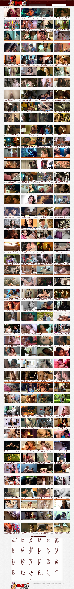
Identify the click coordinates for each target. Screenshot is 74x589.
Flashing (30, 550)
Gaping (30, 559)
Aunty (13, 552)
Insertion (39, 539)
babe (10, 18)
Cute (21, 563)
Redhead (48, 554)
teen (22, 30)
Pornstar (48, 547)
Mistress (39, 562)
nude (64, 287)
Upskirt (56, 562)
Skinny (48, 572)
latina (45, 100)
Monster (39, 564)
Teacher (56, 552)
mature (46, 65)
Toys (56, 559)
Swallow (56, 548)
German (30, 561)
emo (63, 416)
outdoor (45, 147)
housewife (14, 533)
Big (12, 563)
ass (9, 100)
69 (55, 571)
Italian (39, 541)
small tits (60, 100)
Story (56, 543)
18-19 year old (9, 416)
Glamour (30, 563)
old (11, 381)
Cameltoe (22, 542)
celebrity (8, 18)
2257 (47, 585)
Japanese (39, 542)
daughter (60, 217)
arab (45, 170)
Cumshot (22, 562)
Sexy (47, 565)
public (60, 287)
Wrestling (57, 569)
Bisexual (13, 569)
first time (43, 264)
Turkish (56, 560)
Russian (48, 560)
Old (38, 573)
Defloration (22, 569)
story (64, 299)
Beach (13, 560)
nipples (47, 369)
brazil (41, 498)
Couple (22, 558)
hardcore (59, 135)
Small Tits (48, 575)
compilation (30, 100)
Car (21, 543)
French (30, 554)
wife (44, 18)
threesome (45, 229)
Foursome (31, 553)
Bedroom (13, 562)
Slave (48, 573)
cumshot (47, 264)
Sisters (48, 571)
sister (11, 533)
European (31, 538)
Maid (39, 554)
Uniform (56, 561)
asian (40, 18)
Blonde (13, 571)
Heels (30, 574)
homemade (60, 334)
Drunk (22, 576)
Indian (30, 580)
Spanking (57, 538)
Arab (13, 549)
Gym (30, 569)
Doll (21, 573)
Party (48, 540)
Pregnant (48, 549)
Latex (39, 548)
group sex (48, 100)
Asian (13, 550)
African (13, 540)
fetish (62, 229)
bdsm (8, 311)
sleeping (25, 252)
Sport (56, 540)
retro (57, 416)
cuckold (43, 229)
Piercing (48, 543)
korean (47, 147)
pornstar (47, 451)
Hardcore (31, 572)
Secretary (48, 563)
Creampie (22, 559)
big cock (29, 334)
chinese (41, 533)
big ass (43, 170)
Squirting (57, 541)
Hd (29, 573)
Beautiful (13, 561)
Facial (30, 540)
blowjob (44, 100)
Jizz (38, 543)
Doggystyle (23, 572)
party (60, 229)
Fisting (30, 549)
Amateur (13, 542)
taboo (64, 217)
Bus (21, 540)
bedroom (13, 486)
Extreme (30, 539)
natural (27, 135)
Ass (12, 551)
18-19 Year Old (14, 538)
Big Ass (13, 564)
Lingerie (39, 552)
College (22, 554)
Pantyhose (48, 539)
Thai (56, 554)
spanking (10, 311)
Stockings (57, 542)
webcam (45, 53)
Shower (48, 569)
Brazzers (13, 576)
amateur (27, 18)
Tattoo (56, 551)
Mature (39, 558)
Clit (21, 552)
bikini (27, 311)
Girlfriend (31, 562)
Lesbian (39, 550)
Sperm (56, 539)
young (12, 170)
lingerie (11, 182)
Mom (39, 563)
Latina (39, 549)
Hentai (30, 575)
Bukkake (22, 539)
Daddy (22, 565)
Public (48, 550)
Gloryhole (31, 565)
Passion (48, 541)
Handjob (30, 571)
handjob (30, 381)
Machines (39, 553)
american (63, 100)
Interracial (39, 540)
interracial (11, 229)
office (43, 533)
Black (13, 570)
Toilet (56, 558)
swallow (46, 135)
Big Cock (13, 565)
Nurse (39, 569)
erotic (31, 381)
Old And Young (40, 574)
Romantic (48, 558)
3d (12, 539)
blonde (13, 100)
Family (30, 542)
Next (45, 536)
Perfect (48, 542)
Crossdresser (23, 560)
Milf (38, 560)
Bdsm (13, 559)
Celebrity (22, 547)
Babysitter (13, 554)
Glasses (30, 564)
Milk (38, 561)
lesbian (45, 369)
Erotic (22, 580)
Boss (13, 574)
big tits (46, 18)
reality (45, 264)
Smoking (48, 576)
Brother (13, 580)
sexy (46, 53)
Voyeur (56, 565)
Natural (39, 565)
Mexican (39, 559)
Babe (13, 553)
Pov (47, 548)
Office (39, 571)
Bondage (13, 573)
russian (27, 334)
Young (56, 570)
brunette (29, 65)
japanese (6, 252)
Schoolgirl (48, 562)
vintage (26, 30)
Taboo (56, 550)
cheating (62, 428)
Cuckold (22, 561)
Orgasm (39, 576)
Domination (23, 574)
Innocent (39, 538)
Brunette (22, 538)
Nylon (39, 570)
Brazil (13, 575)
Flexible (30, 551)
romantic (58, 217)
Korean (39, 547)
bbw (9, 30)
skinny (29, 170)
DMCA (49, 585)
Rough (48, 559)
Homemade (31, 576)
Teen (56, 553)
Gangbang (31, 558)
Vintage (56, 563)
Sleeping (48, 574)
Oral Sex (39, 575)
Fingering (31, 547)
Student (56, 547)
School (48, 561)
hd (61, 30)
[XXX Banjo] (17, 3)
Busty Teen (23, 541)
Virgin (56, 564)
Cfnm (21, 548)
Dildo (21, 570)
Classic (22, 551)
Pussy (48, 552)
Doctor (22, 571)
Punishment (49, 551)
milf (10, 30)
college (39, 112)
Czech (22, 564)
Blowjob (13, 572)
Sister (48, 570)
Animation (13, 547)
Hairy (30, 570)
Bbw (12, 558)
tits (28, 147)
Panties (48, 538)
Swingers (57, 549)
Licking (39, 551)
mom (7, 30)
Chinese (22, 550)
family (62, 217)
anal (8, 100)
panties (13, 182)
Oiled (39, 572)
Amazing (13, 543)
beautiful (43, 18)
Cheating (22, 549)
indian (6, 18)
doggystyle (27, 100)
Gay (30, 560)
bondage (13, 311)
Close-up (22, 553)
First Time (31, 548)
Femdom (30, 543)
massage (13, 463)
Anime (13, 548)
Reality (48, 553)
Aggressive (14, 541)
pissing (27, 170)
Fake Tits (31, 541)
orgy (47, 229)
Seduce (48, 564)
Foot (30, 552)
